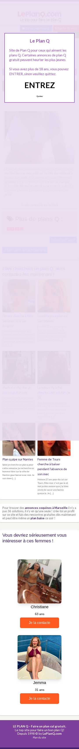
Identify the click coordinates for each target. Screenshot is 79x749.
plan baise (38, 518)
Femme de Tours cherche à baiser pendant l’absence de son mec (52, 466)
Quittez (39, 96)
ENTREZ (39, 85)
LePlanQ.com (52, 733)
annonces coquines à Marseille (46, 508)
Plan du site (39, 737)
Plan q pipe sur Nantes (17, 459)
